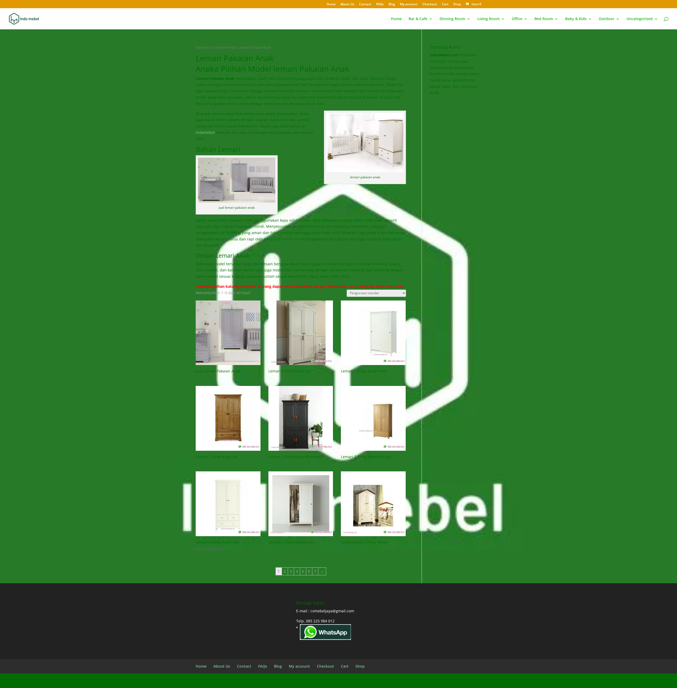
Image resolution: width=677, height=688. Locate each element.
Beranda (202, 47)
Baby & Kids (576, 19)
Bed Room (543, 19)
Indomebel (205, 132)
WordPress (294, 680)
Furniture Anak (223, 47)
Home (331, 4)
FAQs (380, 4)
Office (517, 19)
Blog (391, 4)
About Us (347, 4)
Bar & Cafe (418, 19)
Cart (445, 4)
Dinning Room (452, 19)
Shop (457, 4)
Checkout (429, 4)
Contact (365, 4)
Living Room (488, 19)
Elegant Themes (238, 680)
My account (409, 4)
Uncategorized (639, 19)
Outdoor (606, 19)
